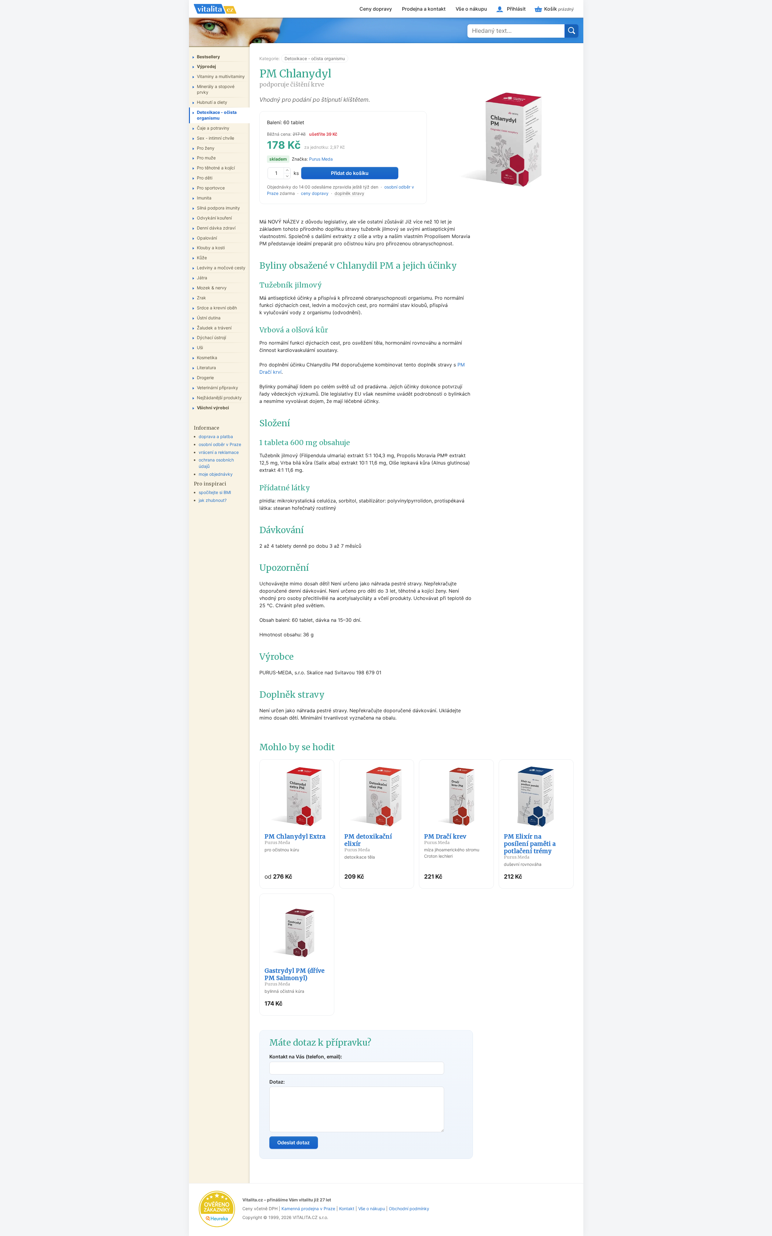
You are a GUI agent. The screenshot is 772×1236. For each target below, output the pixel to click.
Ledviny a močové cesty (221, 267)
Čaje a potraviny (213, 128)
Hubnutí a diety (212, 102)
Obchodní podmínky (409, 1208)
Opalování (207, 237)
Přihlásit (516, 9)
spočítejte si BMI (215, 492)
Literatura (206, 367)
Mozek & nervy (212, 287)
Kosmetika (207, 357)
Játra (202, 277)
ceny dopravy (315, 193)
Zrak (201, 297)
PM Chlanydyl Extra (295, 839)
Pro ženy (205, 148)
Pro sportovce (211, 187)
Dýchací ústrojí (211, 337)
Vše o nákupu (471, 9)
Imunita (204, 197)
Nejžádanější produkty (219, 397)
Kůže (202, 257)
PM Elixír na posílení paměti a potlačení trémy (530, 846)
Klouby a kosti (211, 247)
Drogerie (205, 377)
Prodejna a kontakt (424, 9)
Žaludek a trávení (214, 327)
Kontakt (346, 1208)
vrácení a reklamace (219, 452)
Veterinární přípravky (217, 387)
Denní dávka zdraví (216, 227)
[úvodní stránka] (215, 9)
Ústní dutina (209, 317)
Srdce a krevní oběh (217, 307)
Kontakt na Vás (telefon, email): (305, 1057)
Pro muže (206, 157)
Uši (200, 347)
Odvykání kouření (214, 217)
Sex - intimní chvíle (215, 138)
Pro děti (204, 177)
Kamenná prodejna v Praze (308, 1208)
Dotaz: (277, 1082)
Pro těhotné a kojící (216, 167)
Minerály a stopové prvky (215, 89)
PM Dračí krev (445, 839)
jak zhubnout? (213, 500)
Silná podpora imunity (218, 207)
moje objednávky (216, 474)
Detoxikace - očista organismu (315, 58)
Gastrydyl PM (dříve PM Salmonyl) (295, 977)
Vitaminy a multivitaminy (221, 76)
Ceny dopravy (375, 9)
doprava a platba (216, 436)
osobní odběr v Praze (220, 444)
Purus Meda (321, 159)
